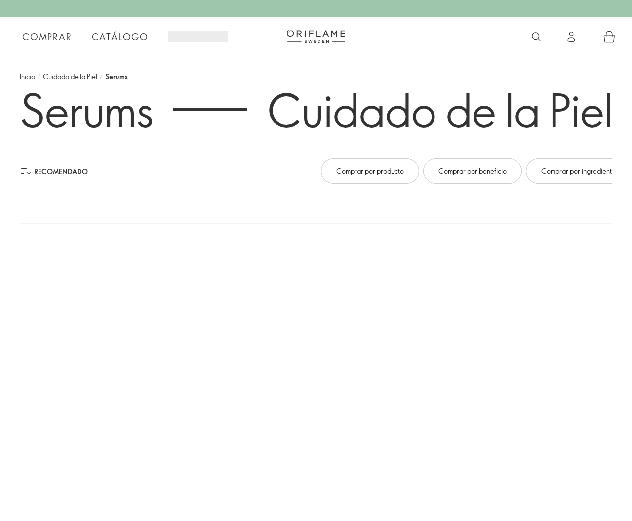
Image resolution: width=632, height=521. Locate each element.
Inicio (27, 76)
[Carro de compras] (609, 36)
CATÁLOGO (120, 37)
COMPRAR (47, 37)
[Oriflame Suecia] (316, 36)
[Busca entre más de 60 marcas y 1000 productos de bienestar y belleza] (536, 36)
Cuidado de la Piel (70, 76)
